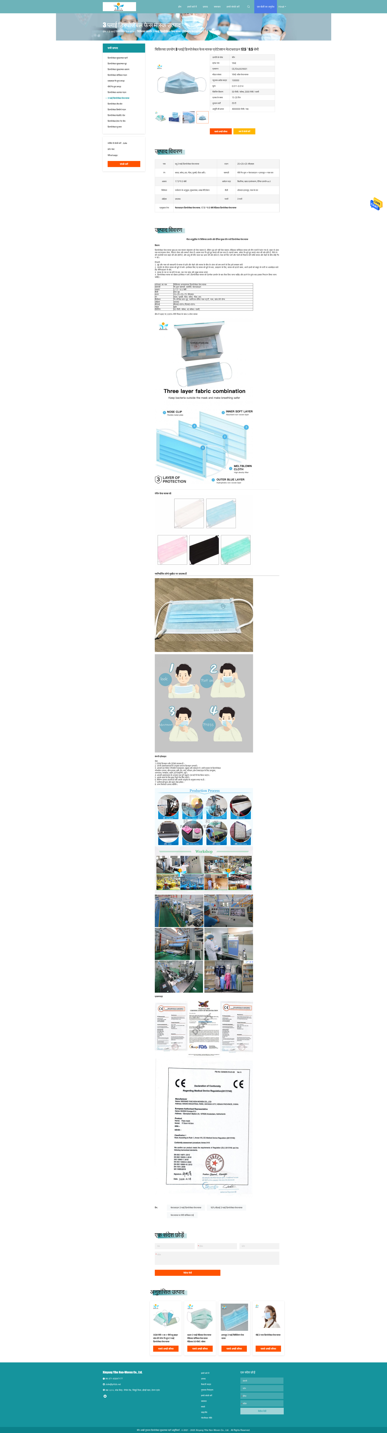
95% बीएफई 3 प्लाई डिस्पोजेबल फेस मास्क (226, 1207)
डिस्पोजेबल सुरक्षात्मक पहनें (118, 58)
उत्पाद (205, 6)
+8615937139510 (127, 155)
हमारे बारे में (192, 6)
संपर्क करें (124, 164)
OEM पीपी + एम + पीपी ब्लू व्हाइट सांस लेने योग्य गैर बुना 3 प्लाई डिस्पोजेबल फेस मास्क (165, 1338)
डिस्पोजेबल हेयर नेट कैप (116, 121)
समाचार (217, 6)
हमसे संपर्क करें (233, 6)
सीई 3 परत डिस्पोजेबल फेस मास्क (268, 1335)
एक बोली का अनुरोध (265, 6)
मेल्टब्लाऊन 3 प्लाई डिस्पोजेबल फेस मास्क (186, 1207)
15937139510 (122, 149)
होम (179, 6)
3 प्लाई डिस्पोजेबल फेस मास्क (122, 31)
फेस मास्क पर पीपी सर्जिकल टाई (182, 1215)
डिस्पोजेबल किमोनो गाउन (117, 109)
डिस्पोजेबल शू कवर (115, 127)
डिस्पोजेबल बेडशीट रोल (116, 115)
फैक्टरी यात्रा (206, 1384)
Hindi (281, 6)
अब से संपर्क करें (244, 131)
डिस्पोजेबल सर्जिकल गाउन (117, 75)
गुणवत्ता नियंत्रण (207, 1389)
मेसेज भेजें (188, 1272)
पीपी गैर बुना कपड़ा (114, 86)
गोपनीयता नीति (206, 1417)
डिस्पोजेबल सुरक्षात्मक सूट (117, 63)
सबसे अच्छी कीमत (220, 131)
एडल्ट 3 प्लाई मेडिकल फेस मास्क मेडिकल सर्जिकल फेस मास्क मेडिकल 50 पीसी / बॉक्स (199, 1338)
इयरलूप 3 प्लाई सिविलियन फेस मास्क (232, 1336)
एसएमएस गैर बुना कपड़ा (116, 81)
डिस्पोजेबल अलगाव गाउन (117, 92)
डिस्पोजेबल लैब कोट (115, 104)
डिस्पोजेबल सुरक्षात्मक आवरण (118, 69)
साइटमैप (204, 1412)
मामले (203, 1406)
